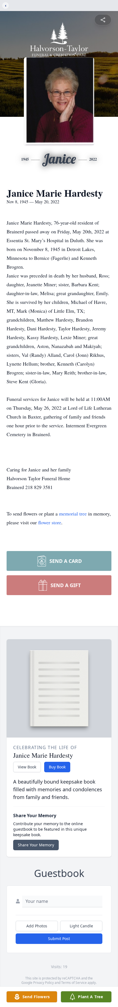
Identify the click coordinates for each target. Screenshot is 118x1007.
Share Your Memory (36, 844)
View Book (27, 767)
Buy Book (57, 767)
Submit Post (59, 938)
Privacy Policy (43, 982)
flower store (49, 522)
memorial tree (73, 513)
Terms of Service (74, 982)
